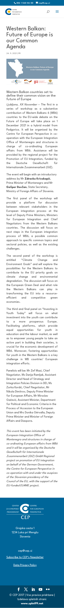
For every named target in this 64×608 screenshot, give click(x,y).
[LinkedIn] (33, 590)
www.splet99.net (32, 603)
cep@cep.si (25, 551)
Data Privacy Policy (25, 565)
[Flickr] (48, 590)
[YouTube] (40, 590)
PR (19, 53)
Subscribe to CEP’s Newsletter (25, 557)
